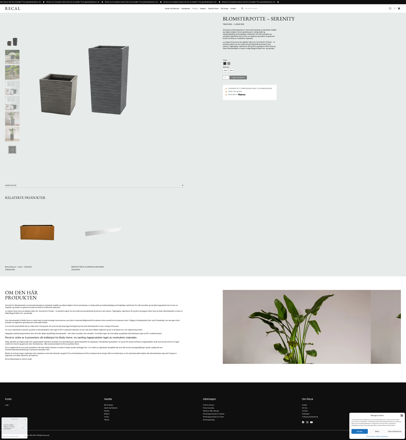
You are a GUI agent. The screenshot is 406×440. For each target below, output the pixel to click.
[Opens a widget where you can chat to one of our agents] (14, 428)
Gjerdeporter (185, 8)
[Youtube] (311, 422)
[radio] (224, 63)
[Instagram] (307, 422)
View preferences (394, 431)
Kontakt (233, 8)
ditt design (224, 8)
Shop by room (213, 8)
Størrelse (226, 67)
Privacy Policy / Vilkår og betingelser (377, 436)
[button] (402, 415)
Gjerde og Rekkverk (172, 8)
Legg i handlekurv (238, 77)
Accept (359, 431)
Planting (195, 8)
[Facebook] (303, 422)
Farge (225, 60)
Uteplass (203, 8)
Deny (377, 431)
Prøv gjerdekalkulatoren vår (21, 2)
